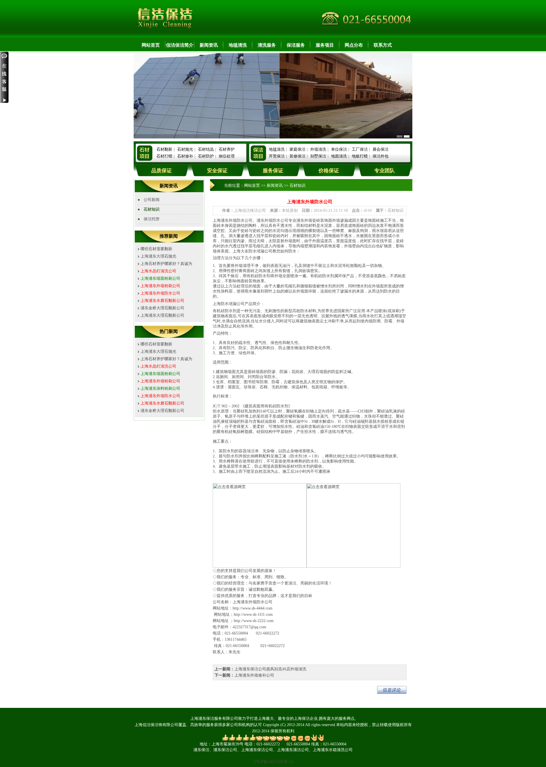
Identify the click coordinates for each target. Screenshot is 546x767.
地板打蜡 (360, 156)
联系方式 (383, 45)
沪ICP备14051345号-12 (273, 762)
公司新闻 (152, 200)
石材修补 (185, 156)
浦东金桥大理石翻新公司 (162, 308)
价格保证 (328, 170)
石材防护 (206, 156)
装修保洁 (297, 156)
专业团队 (384, 170)
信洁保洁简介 (179, 45)
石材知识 (152, 209)
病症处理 (227, 156)
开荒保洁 (277, 156)
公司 (268, 602)
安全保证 (217, 170)
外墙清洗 (318, 149)
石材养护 (227, 149)
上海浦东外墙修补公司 (254, 675)
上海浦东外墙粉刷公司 (160, 286)
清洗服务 (267, 45)
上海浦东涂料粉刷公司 (160, 388)
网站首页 (151, 45)
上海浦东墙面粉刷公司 (160, 278)
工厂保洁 (360, 149)
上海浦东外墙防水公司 (160, 293)
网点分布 (354, 45)
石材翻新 (164, 149)
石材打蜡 (164, 156)
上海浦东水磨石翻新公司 (162, 300)
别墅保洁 (318, 156)
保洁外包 (380, 156)
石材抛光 (185, 149)
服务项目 (325, 45)
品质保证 (161, 170)
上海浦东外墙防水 (248, 602)
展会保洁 (380, 149)
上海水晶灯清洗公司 (158, 271)
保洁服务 (296, 45)
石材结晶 (206, 149)
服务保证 (273, 170)
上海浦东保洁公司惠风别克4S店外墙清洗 (270, 669)
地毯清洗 (238, 45)
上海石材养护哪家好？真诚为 (166, 264)
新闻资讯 (209, 45)
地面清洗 (339, 156)
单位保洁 (339, 149)
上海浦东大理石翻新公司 (162, 315)
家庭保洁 (297, 149)
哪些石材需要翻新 (156, 249)
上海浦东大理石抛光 (158, 256)
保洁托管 (152, 219)
